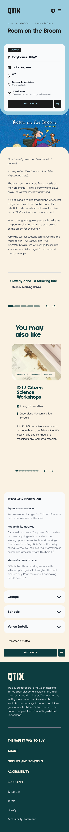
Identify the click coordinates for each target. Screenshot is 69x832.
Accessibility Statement (22, 819)
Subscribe (16, 782)
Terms (11, 801)
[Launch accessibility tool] (53, 11)
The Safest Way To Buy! (26, 741)
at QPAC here (42, 551)
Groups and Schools (25, 761)
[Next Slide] (52, 471)
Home (10, 23)
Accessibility (19, 772)
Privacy (12, 810)
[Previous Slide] (45, 471)
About (13, 751)
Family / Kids (14, 50)
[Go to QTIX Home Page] (14, 11)
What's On (24, 23)
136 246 (19, 547)
